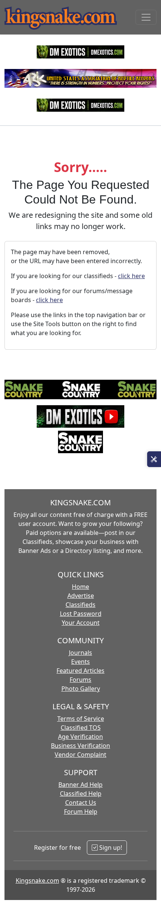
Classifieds (80, 605)
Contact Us (80, 802)
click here (131, 276)
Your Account (81, 622)
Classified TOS (81, 727)
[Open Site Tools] (154, 459)
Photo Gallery (80, 688)
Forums (80, 679)
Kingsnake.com (37, 880)
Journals (80, 652)
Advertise (80, 596)
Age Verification (80, 736)
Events (80, 661)
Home (80, 587)
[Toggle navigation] (146, 17)
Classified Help (80, 793)
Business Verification (80, 745)
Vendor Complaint (80, 754)
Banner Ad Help (80, 784)
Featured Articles (80, 670)
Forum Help (80, 811)
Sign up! (110, 847)
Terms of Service (80, 718)
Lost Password (80, 614)
